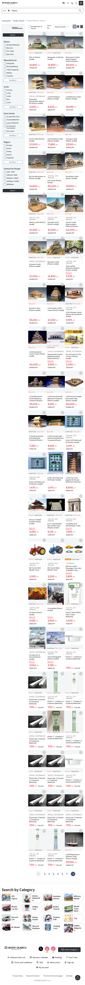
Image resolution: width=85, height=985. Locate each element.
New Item (10, 54)
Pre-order (10, 51)
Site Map (69, 976)
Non (8, 99)
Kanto (9, 148)
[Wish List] (68, 3)
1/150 (9, 93)
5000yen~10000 (12, 178)
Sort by (49, 26)
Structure (10, 131)
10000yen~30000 (13, 181)
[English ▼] (64, 2)
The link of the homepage (53, 976)
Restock (10, 48)
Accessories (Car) (13, 117)
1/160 (9, 96)
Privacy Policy (18, 976)
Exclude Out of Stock (36, 27)
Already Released (13, 45)
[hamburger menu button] (81, 3)
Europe (9, 145)
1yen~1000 (11, 172)
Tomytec (10, 76)
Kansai (9, 155)
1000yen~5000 (12, 175)
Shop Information (33, 976)
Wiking (9, 73)
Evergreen (10, 63)
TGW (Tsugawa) (12, 70)
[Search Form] (76, 3)
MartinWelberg (12, 66)
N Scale (9, 90)
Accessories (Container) (11, 127)
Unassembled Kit (13, 120)
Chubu (9, 151)
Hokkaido (10, 158)
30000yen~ (11, 184)
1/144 (9, 102)
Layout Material (12, 123)
